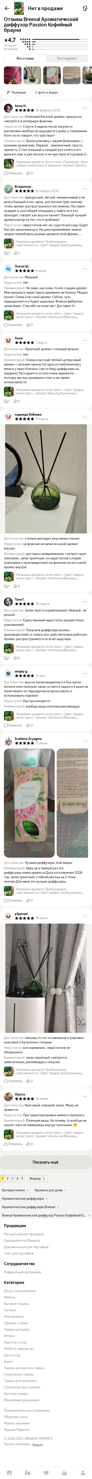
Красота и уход (15, 1342)
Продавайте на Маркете (22, 1240)
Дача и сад (12, 1355)
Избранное (46, 1473)
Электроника (14, 1316)
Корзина (64, 1473)
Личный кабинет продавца (24, 1234)
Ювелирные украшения (21, 1400)
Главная (9, 1473)
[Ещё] (85, 108)
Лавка (27, 1473)
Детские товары (16, 1394)
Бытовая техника (16, 1304)
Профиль (83, 1473)
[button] (13, 75)
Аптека (9, 1336)
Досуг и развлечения (20, 1291)
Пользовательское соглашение (26, 1410)
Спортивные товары (19, 1374)
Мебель (9, 1297)
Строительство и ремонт (22, 1387)
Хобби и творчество (19, 1349)
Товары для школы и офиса (24, 1368)
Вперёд (35, 1178)
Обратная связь (15, 1417)
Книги (8, 1361)
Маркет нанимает (17, 1423)
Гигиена (10, 1310)
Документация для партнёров (26, 1247)
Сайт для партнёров (19, 1253)
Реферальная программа (22, 1272)
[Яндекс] (38, 1444)
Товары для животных (20, 1381)
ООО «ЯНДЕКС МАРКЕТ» (34, 1438)
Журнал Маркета (16, 1430)
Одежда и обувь (16, 1323)
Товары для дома (16, 1329)
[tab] (13, 75)
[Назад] (7, 8)
